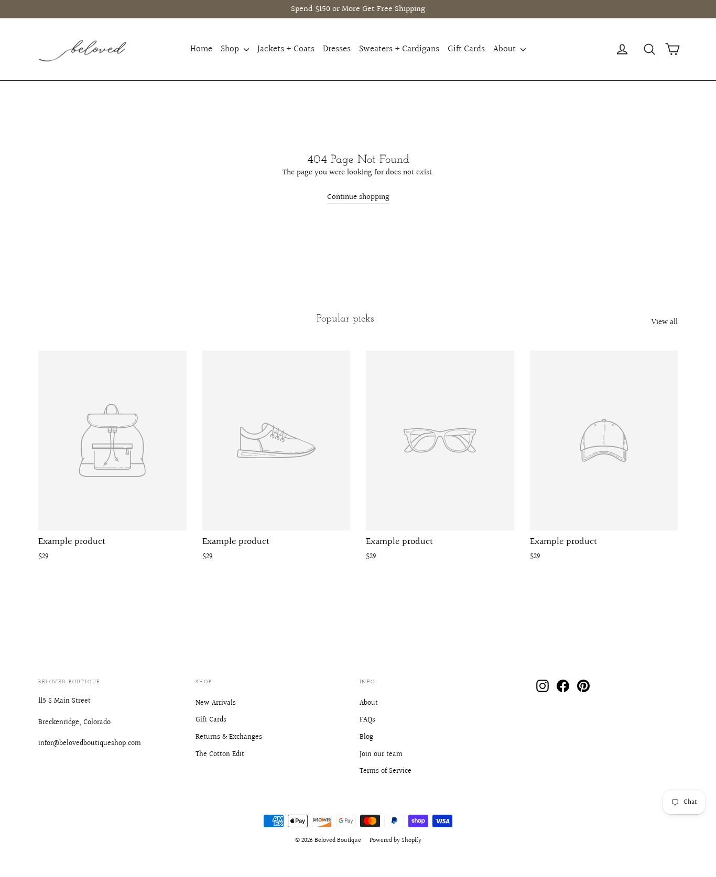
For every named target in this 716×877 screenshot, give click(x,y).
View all (665, 322)
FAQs (367, 720)
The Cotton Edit (220, 754)
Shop (231, 49)
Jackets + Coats (285, 49)
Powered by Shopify (395, 841)
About (505, 49)
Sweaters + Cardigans (399, 49)
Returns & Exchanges (229, 737)
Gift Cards (466, 49)
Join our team (381, 754)
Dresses (337, 49)
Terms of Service (385, 771)
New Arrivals (216, 703)
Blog (366, 737)
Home (201, 49)
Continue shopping (358, 197)
